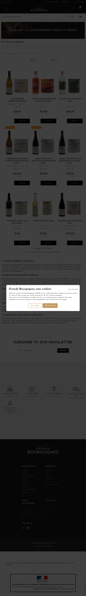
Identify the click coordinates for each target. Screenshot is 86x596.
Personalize (35, 305)
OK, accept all (50, 305)
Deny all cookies (73, 289)
